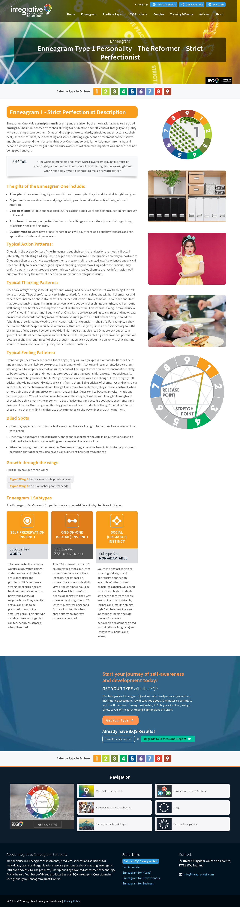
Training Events (166, 4)
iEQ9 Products (138, 14)
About (219, 14)
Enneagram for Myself (136, 872)
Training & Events (181, 14)
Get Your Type (194, 4)
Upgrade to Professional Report (165, 739)
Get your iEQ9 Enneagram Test (141, 861)
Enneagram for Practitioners (141, 878)
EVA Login (218, 4)
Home (71, 14)
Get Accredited (131, 867)
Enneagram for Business (138, 883)
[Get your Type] (42, 806)
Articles (204, 14)
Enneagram (88, 14)
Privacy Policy (72, 901)
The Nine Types (112, 14)
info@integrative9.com (199, 874)
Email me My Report (119, 739)
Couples (158, 14)
